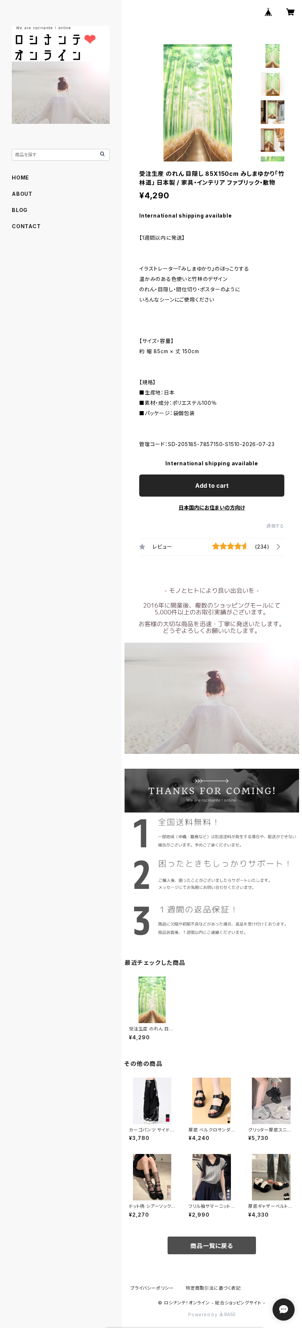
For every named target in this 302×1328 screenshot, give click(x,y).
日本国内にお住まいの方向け (212, 507)
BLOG (20, 210)
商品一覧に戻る (211, 1245)
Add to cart (212, 485)
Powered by (203, 1314)
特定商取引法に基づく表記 (213, 1288)
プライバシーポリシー (152, 1288)
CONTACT (26, 226)
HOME (20, 177)
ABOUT (22, 194)
